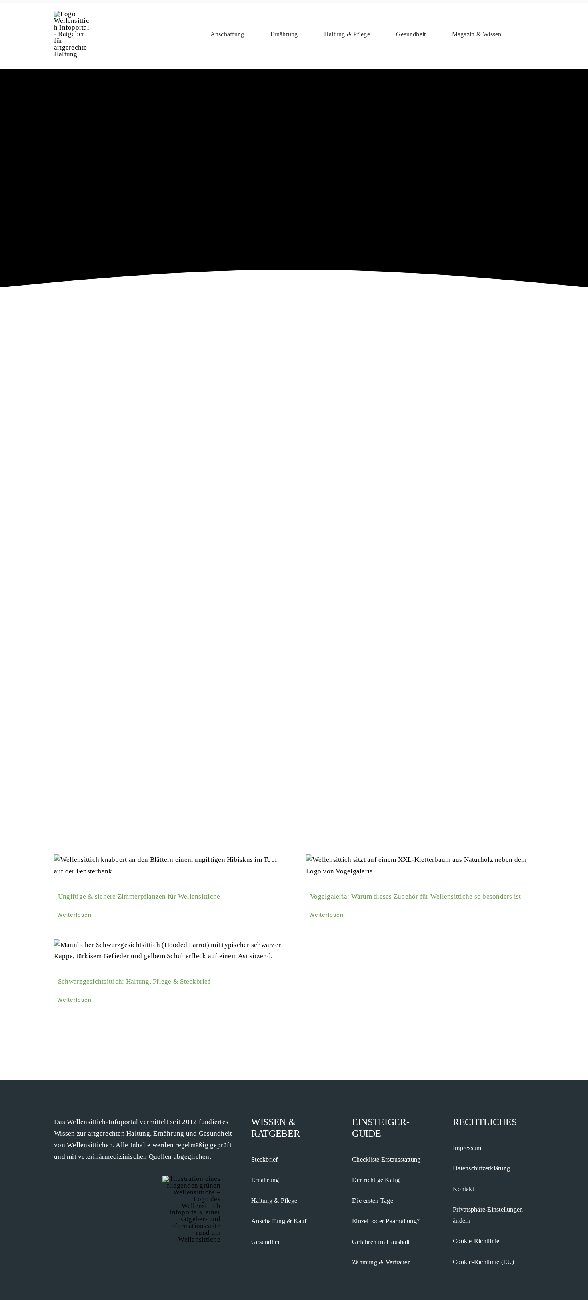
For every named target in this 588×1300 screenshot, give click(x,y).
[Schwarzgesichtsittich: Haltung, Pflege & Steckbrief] (168, 951)
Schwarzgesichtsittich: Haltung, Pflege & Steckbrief (134, 981)
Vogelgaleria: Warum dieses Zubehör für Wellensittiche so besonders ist (415, 896)
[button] (531, 34)
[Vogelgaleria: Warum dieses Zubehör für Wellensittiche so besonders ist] (420, 865)
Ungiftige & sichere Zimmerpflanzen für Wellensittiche (139, 896)
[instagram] (82, 1172)
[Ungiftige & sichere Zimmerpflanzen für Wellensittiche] (168, 865)
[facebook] (56, 1172)
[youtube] (69, 1172)
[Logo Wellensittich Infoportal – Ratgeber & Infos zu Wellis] (72, 14)
